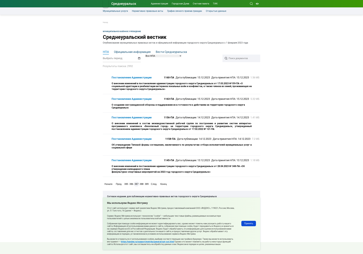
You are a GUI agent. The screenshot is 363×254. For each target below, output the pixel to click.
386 (131, 184)
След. (154, 184)
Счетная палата (201, 3)
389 (147, 184)
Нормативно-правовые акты (147, 11)
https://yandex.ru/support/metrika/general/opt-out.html (147, 242)
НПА (106, 52)
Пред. (119, 184)
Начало (108, 184)
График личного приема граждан (184, 11)
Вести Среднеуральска (171, 52)
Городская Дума (180, 3)
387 (136, 184)
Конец (163, 184)
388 (141, 184)
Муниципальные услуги (115, 11)
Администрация (159, 3)
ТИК (215, 3)
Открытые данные (216, 11)
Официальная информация (132, 52)
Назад (105, 22)
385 (126, 184)
